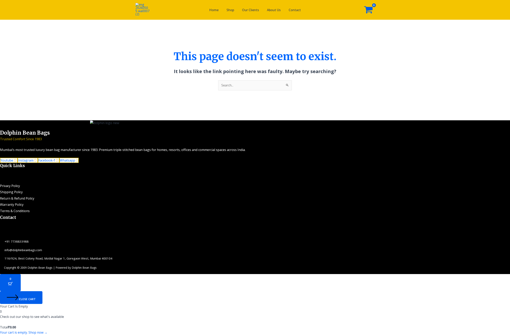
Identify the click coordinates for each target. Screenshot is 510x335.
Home (214, 10)
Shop (230, 10)
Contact (295, 10)
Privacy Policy (10, 186)
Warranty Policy (12, 204)
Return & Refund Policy (17, 198)
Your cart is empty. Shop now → (23, 332)
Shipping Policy (11, 192)
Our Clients (250, 10)
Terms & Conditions (15, 211)
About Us (274, 10)
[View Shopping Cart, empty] (368, 10)
